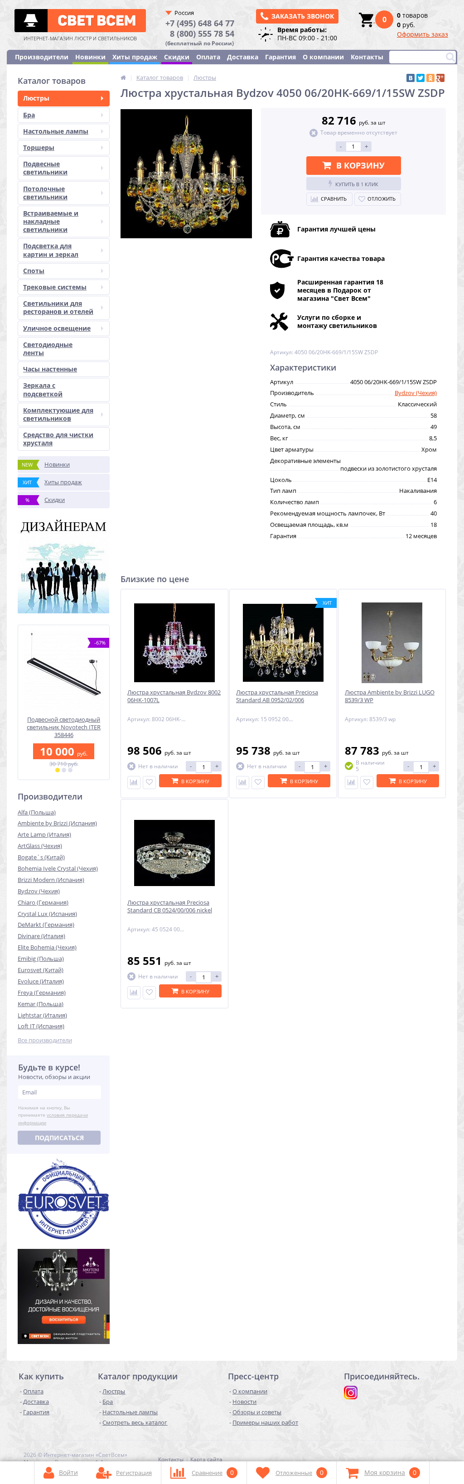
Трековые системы (55, 287)
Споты (33, 270)
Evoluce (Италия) (41, 981)
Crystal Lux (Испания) (47, 914)
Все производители (45, 1040)
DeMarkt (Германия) (46, 924)
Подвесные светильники (45, 167)
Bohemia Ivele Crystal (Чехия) (58, 868)
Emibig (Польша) (41, 958)
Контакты (367, 57)
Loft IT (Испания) (41, 1026)
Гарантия (280, 57)
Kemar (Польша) (40, 1004)
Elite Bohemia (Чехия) (47, 947)
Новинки (90, 57)
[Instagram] (351, 1392)
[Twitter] (420, 78)
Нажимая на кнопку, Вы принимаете (53, 1115)
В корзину (360, 165)
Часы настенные (50, 369)
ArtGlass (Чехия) (40, 846)
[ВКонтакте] (410, 78)
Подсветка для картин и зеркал (50, 249)
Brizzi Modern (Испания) (51, 880)
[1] (57, 770)
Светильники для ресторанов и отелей (58, 307)
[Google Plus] (440, 78)
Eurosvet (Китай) (40, 970)
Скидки (176, 57)
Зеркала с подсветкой (43, 389)
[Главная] (123, 77)
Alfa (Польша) (37, 812)
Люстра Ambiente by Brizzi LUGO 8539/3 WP (390, 696)
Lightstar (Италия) (42, 1015)
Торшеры (38, 147)
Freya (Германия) (42, 992)
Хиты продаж (134, 57)
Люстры (36, 98)
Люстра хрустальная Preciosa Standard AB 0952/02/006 (277, 696)
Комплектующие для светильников (58, 414)
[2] (64, 770)
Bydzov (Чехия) (39, 891)
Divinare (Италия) (41, 936)
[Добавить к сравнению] (133, 782)
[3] (70, 770)
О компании (323, 57)
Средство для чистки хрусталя (58, 438)
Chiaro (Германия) (43, 902)
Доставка (242, 57)
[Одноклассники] (430, 78)
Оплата (208, 57)
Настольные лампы (55, 131)
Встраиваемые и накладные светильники (50, 221)
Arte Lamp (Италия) (44, 834)
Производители (41, 57)
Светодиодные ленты (47, 348)
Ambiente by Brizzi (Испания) (57, 823)
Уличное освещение (57, 328)
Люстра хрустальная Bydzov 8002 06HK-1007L (174, 696)
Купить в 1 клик (356, 184)
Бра (29, 115)
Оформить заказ (422, 34)
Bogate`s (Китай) (41, 857)
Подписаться (59, 1137)
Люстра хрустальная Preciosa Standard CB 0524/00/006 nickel (169, 906)
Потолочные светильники (45, 192)
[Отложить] (149, 782)
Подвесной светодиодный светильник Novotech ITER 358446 (64, 727)
